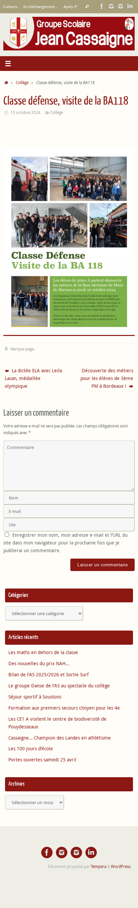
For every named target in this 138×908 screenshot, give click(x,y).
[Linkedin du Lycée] (130, 6)
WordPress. (121, 866)
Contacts (10, 6)
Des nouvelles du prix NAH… (38, 663)
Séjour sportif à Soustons (34, 697)
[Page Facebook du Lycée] (102, 6)
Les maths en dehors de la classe (43, 652)
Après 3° (71, 6)
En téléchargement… (40, 6)
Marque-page (22, 349)
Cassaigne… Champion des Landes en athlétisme (59, 738)
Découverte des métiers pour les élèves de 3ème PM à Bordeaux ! (106, 378)
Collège (22, 82)
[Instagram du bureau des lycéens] (111, 6)
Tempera (98, 866)
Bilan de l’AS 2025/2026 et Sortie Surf (48, 675)
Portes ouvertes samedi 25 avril (42, 760)
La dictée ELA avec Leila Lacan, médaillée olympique (33, 378)
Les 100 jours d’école (30, 749)
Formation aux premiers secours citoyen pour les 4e (64, 708)
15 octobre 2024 (25, 112)
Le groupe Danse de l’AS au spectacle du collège (59, 686)
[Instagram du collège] (120, 6)
